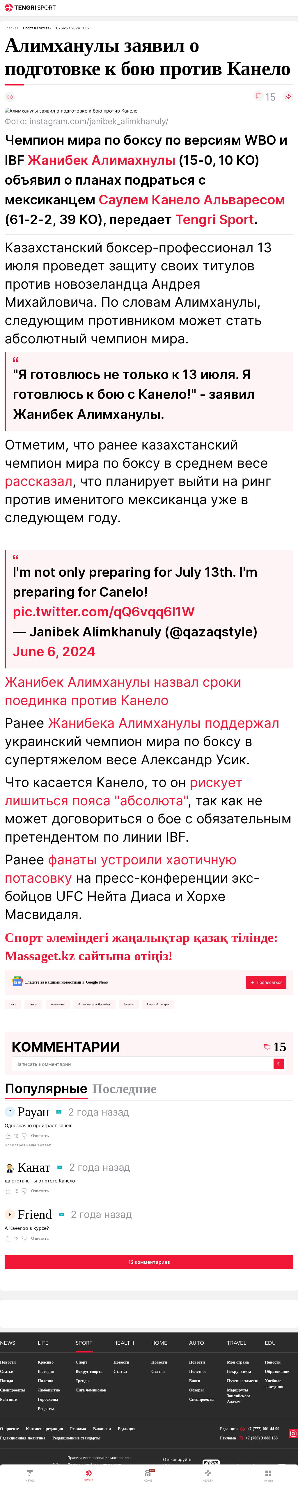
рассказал (38, 481)
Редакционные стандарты (76, 1438)
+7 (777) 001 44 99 (263, 1429)
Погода (6, 1381)
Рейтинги (8, 1399)
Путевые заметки (243, 1381)
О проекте (9, 1429)
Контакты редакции (44, 1429)
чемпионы (57, 1004)
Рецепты (46, 1409)
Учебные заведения (274, 1384)
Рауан (33, 1112)
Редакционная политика (22, 1438)
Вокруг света (239, 1371)
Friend (34, 1214)
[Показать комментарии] (258, 96)
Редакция (127, 1429)
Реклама (78, 1429)
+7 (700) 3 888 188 (261, 1438)
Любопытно (49, 1390)
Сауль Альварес (158, 1004)
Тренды (83, 1381)
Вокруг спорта (89, 1371)
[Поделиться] (288, 97)
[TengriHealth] (208, 1476)
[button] (268, 1476)
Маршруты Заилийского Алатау (238, 1396)
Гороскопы (48, 1399)
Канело (129, 1004)
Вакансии (102, 1429)
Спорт (81, 1362)
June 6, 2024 (54, 651)
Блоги (194, 1381)
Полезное (197, 1371)
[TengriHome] (147, 1476)
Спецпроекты (12, 1390)
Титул (33, 1004)
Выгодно (46, 1371)
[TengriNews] (29, 1476)
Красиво (46, 1362)
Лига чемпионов (91, 1390)
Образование (277, 1371)
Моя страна (238, 1362)
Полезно (45, 1381)
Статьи (6, 1371)
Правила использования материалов (99, 1457)
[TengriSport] (88, 1476)
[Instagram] (293, 1433)
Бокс (12, 1004)
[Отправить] (279, 1064)
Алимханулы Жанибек (94, 1004)
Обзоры (196, 1390)
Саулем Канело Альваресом (192, 200)
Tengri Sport (214, 219)
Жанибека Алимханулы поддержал (163, 723)
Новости (8, 1362)
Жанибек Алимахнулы (101, 160)
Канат (33, 1167)
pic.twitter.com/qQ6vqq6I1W (104, 612)
